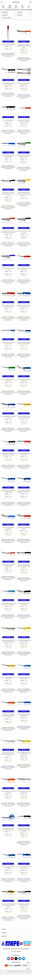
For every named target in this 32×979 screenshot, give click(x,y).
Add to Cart (24, 80)
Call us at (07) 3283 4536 (16, 951)
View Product (8, 41)
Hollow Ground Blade (6, 17)
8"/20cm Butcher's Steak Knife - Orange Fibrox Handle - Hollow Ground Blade (24, 46)
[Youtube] (12, 958)
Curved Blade (20, 12)
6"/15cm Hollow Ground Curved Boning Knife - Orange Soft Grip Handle (8, 716)
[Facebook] (8, 958)
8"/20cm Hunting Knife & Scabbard (8, 44)
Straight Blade (5, 12)
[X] (16, 958)
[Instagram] (23, 958)
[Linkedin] (19, 958)
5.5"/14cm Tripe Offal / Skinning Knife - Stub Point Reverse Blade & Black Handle (24, 830)
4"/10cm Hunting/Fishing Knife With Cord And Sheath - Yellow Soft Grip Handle (8, 905)
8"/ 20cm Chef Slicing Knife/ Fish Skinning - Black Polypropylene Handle (24, 566)
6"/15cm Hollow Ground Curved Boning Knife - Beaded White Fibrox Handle (8, 754)
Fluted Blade (19, 15)
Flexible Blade (5, 15)
